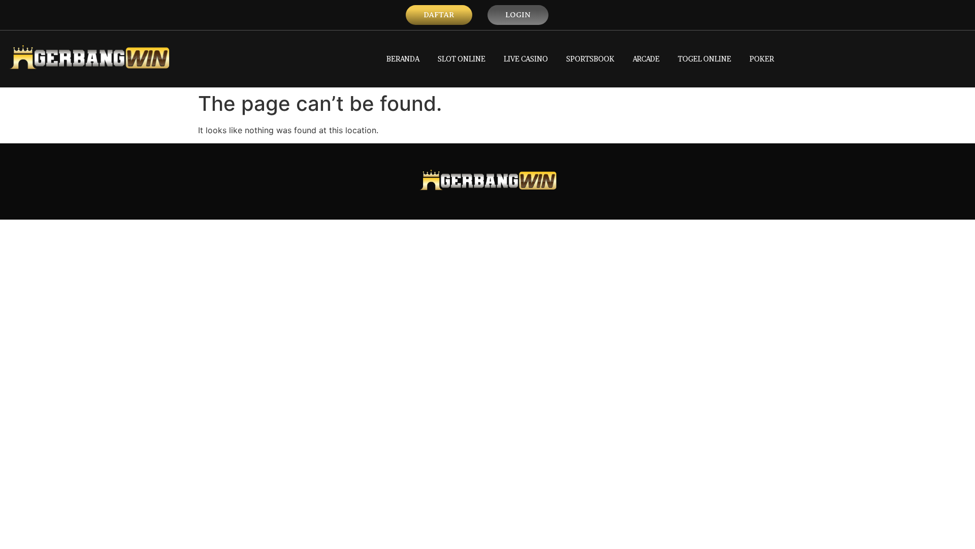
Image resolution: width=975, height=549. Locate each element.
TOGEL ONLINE (704, 58)
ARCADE (646, 58)
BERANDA (402, 58)
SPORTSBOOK (590, 58)
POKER (762, 58)
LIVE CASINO (526, 58)
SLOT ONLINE (461, 58)
